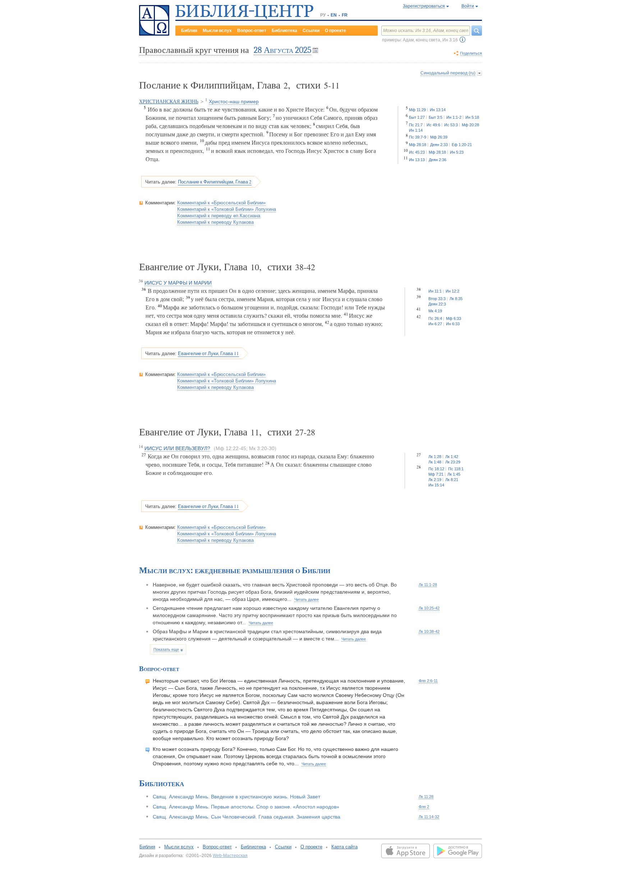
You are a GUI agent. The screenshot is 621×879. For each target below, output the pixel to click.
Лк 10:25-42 (429, 608)
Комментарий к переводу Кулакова (215, 222)
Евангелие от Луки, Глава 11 (208, 353)
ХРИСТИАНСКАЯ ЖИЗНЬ (168, 101)
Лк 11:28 (426, 796)
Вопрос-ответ (251, 30)
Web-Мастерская (230, 855)
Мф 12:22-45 (231, 448)
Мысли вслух (217, 30)
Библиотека (284, 30)
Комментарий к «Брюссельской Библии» (221, 202)
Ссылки (311, 30)
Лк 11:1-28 (428, 585)
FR (345, 15)
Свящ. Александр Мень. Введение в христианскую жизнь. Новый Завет (236, 796)
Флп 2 (424, 807)
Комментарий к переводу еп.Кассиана (218, 215)
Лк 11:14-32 (429, 817)
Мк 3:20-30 (262, 448)
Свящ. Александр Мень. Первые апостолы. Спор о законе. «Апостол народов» (246, 807)
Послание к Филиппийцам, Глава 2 (215, 181)
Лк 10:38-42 (429, 631)
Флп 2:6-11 (428, 681)
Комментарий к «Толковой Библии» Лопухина (226, 209)
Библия (189, 30)
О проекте (335, 30)
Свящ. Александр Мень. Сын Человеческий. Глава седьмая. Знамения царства (246, 817)
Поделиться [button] (471, 53)
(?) (462, 39)
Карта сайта (344, 846)
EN (334, 15)
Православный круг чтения (189, 50)
